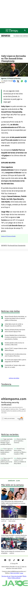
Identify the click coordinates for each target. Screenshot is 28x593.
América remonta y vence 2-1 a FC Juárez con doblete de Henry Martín (20, 460)
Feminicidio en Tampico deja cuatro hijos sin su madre (15, 366)
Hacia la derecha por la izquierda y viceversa (20, 440)
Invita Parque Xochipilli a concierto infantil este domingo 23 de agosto (14, 536)
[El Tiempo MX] (11, 32)
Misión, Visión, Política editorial (17, 577)
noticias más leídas (14, 378)
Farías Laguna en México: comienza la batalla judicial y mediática (6, 451)
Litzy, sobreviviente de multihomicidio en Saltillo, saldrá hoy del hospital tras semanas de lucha (13, 503)
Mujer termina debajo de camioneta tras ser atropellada (13, 552)
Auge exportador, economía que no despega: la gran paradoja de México (6, 441)
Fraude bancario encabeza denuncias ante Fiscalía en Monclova (15, 355)
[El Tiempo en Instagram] (11, 560)
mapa (21, 573)
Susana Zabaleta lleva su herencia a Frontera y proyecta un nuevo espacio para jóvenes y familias (15, 337)
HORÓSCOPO (11, 480)
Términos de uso (5, 576)
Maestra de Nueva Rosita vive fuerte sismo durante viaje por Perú (15, 330)
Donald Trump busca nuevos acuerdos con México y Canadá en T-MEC (20, 451)
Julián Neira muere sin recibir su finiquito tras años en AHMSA (14, 325)
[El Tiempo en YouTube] (20, 560)
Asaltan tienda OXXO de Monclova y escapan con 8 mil (13, 520)
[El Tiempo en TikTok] (15, 560)
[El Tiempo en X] (23, 560)
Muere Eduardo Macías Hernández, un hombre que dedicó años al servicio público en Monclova (15, 318)
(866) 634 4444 (14, 573)
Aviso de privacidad (16, 576)
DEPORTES (5, 35)
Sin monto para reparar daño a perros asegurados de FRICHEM (15, 360)
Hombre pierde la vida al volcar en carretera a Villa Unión (14, 344)
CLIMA (18, 480)
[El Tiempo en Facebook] (6, 560)
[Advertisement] (14, 14)
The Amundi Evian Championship (16, 245)
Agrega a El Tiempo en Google (8, 236)
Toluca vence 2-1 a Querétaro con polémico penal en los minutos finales (6, 460)
